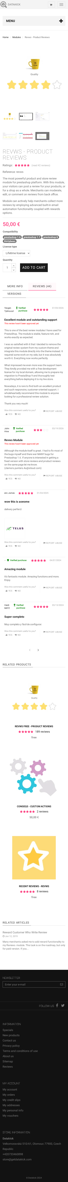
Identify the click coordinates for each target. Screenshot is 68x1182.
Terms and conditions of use (20, 1051)
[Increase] (14, 265)
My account (10, 1089)
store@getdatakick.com (17, 1159)
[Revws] (10, 117)
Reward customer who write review (25, 932)
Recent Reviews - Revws (34, 886)
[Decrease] (14, 270)
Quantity (7, 259)
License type (10, 246)
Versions (14, 293)
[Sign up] (61, 984)
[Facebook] (57, 1006)
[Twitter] (62, 1006)
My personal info (13, 1110)
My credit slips (11, 1100)
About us (8, 1056)
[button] (38, 650)
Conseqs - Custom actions (34, 806)
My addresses (11, 1105)
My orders (9, 1094)
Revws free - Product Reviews (34, 726)
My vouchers (10, 1115)
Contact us (9, 1040)
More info (15, 286)
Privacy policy (11, 1045)
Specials (8, 1030)
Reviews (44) (42, 286)
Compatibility (10, 231)
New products (11, 1035)
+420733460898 (13, 1154)
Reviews (8, 1066)
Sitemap (8, 1061)
